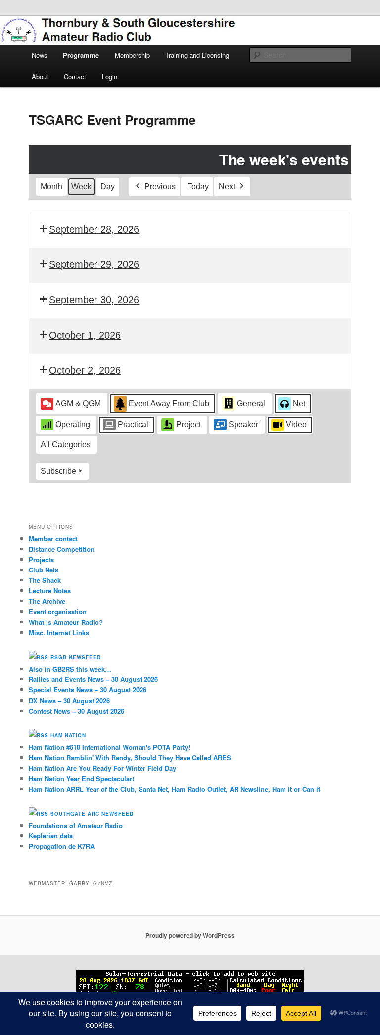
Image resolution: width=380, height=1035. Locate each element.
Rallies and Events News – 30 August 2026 (93, 679)
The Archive (47, 601)
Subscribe (58, 471)
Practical (133, 424)
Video (296, 424)
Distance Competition (62, 549)
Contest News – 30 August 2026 (76, 711)
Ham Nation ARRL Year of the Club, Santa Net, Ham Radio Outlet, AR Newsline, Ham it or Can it (174, 789)
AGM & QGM (78, 403)
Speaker (243, 424)
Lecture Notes (50, 590)
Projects (41, 559)
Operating (72, 424)
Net (299, 403)
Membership (132, 55)
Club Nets (43, 569)
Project (188, 424)
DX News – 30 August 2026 (69, 700)
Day (107, 186)
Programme (81, 55)
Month (51, 186)
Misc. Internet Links (59, 632)
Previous (160, 186)
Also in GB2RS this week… (70, 668)
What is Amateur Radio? (66, 622)
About (40, 76)
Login (109, 76)
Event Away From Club (169, 403)
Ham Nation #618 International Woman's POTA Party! (109, 747)
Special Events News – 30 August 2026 (87, 689)
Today (198, 186)
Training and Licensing (197, 55)
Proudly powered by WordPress (190, 935)
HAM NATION (68, 735)
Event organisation (58, 611)
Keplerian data (51, 835)
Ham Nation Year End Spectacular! (81, 778)
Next (227, 186)
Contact (75, 76)
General (251, 403)
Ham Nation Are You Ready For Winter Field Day (102, 768)
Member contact (53, 538)
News (40, 55)
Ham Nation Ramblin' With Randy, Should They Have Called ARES (130, 757)
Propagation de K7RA (62, 846)
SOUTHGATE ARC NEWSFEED (92, 813)
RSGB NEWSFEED (75, 657)
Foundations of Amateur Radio (76, 825)
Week (81, 186)
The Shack (45, 580)
